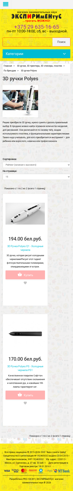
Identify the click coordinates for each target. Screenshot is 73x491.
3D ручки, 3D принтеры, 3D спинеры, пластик (39, 66)
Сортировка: (10, 159)
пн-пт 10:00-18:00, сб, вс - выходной (37, 31)
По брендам (10, 70)
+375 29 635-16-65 (36, 27)
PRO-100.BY (29, 479)
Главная (8, 66)
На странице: (10, 171)
